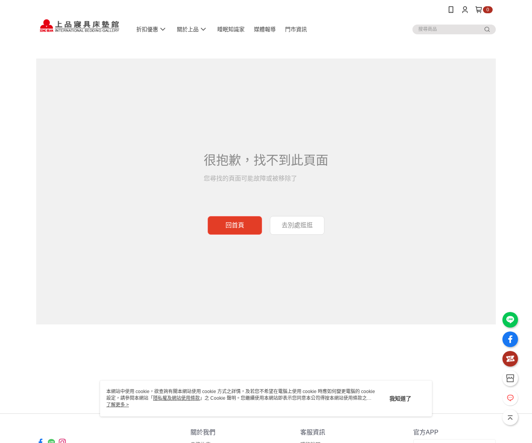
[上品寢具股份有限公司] (79, 20)
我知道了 (400, 398)
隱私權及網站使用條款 (176, 398)
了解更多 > (117, 405)
